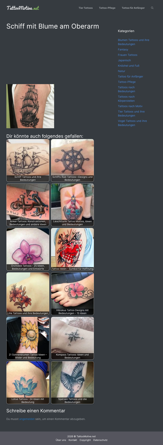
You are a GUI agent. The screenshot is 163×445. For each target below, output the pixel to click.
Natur (121, 71)
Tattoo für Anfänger (133, 7)
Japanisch (124, 60)
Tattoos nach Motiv (130, 106)
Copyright (85, 440)
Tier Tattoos (86, 7)
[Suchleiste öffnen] (152, 8)
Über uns (61, 440)
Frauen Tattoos (127, 54)
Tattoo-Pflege (107, 7)
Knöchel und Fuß (128, 65)
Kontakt (73, 440)
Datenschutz (100, 440)
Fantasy (123, 49)
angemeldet (27, 419)
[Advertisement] (55, 56)
